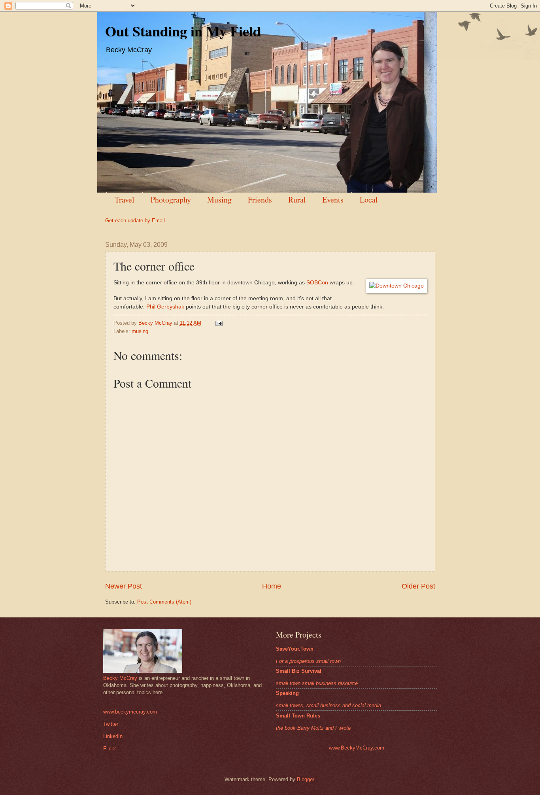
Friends (260, 199)
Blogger (305, 779)
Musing (219, 199)
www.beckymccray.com (130, 712)
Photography (171, 199)
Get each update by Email (135, 220)
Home (271, 586)
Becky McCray (120, 678)
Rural (297, 199)
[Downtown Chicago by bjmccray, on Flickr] (396, 286)
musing (140, 331)
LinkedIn (113, 736)
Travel (124, 199)
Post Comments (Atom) (164, 602)
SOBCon (317, 283)
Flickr (109, 748)
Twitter (110, 724)
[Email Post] (218, 323)
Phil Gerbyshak (165, 307)
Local (369, 199)
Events (333, 199)
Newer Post (123, 586)
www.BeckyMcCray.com (356, 748)
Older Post (418, 586)
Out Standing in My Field (183, 31)
